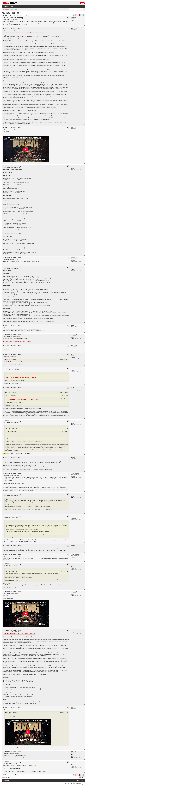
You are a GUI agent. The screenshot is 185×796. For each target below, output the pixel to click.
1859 (74, 547)
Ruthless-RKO (74, 28)
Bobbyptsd (73, 545)
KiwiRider (73, 325)
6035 (74, 357)
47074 (74, 459)
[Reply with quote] (68, 18)
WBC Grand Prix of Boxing (11, 13)
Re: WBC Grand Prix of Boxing (13, 18)
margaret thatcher (75, 473)
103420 (74, 31)
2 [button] (76, 15)
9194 (74, 20)
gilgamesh (73, 457)
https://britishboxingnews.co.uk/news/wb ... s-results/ (17, 341)
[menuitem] (11, 6)
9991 (74, 260)
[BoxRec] (13, 3)
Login (82, 3)
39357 (74, 476)
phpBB (70, 783)
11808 (74, 756)
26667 (74, 328)
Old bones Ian (74, 751)
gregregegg (73, 17)
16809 (74, 568)
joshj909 (72, 354)
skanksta (73, 563)
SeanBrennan (74, 257)
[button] (73, 15)
